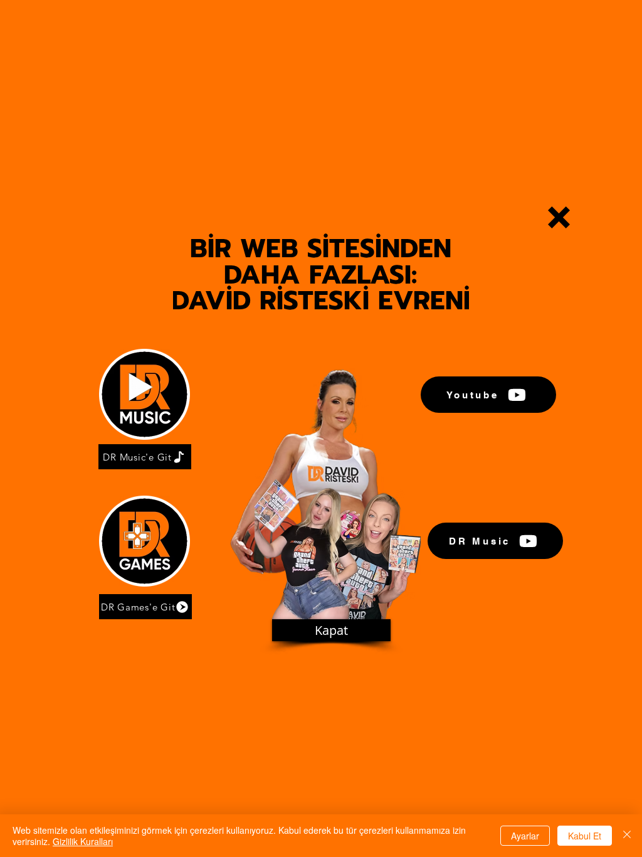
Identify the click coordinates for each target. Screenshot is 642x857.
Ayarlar (525, 835)
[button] (559, 217)
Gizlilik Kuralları (83, 841)
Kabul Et (584, 835)
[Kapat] (626, 835)
